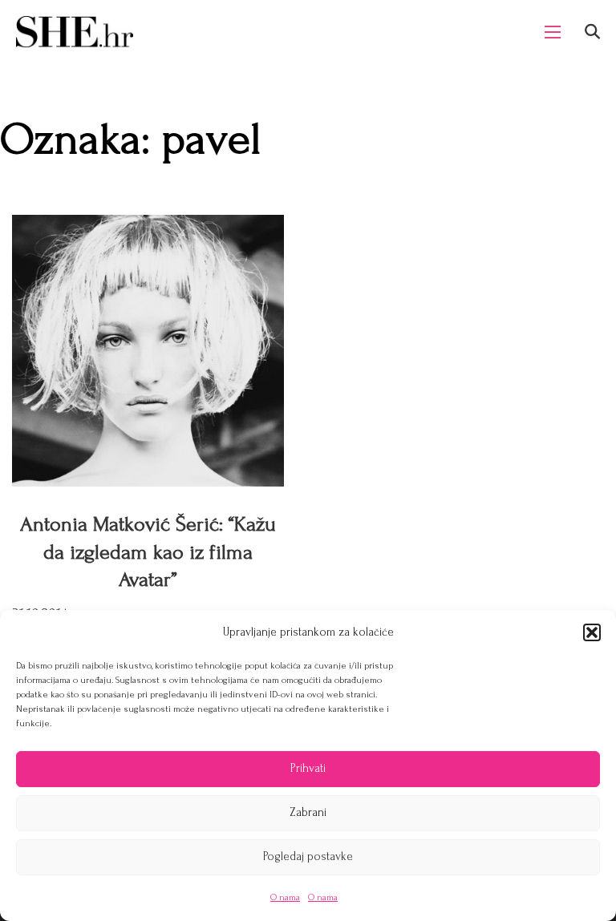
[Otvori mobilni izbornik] (553, 32)
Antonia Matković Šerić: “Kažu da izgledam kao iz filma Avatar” (148, 552)
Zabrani (308, 812)
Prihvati (308, 768)
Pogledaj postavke (308, 856)
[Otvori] (592, 31)
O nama (285, 897)
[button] (592, 632)
